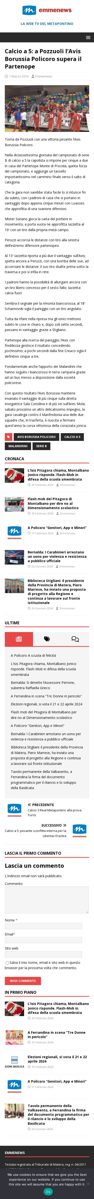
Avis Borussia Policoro (36, 437)
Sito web (11, 948)
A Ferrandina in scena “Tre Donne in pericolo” (46, 696)
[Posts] (19, 639)
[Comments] (75, 639)
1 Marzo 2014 (18, 76)
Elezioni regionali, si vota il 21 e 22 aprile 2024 (46, 704)
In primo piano (20, 992)
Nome (10, 920)
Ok (48, 1192)
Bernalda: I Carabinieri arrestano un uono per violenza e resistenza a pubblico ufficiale (57, 556)
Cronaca (14, 458)
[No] (88, 1183)
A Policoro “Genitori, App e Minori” (57, 527)
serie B (41, 446)
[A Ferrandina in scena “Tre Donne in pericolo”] (14, 1042)
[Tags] (47, 639)
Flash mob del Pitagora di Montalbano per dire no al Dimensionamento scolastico (53, 503)
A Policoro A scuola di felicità (33, 655)
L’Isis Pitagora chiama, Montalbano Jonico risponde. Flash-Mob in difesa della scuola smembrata (58, 474)
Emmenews (43, 76)
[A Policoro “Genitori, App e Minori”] (14, 537)
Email (9, 934)
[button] (87, 37)
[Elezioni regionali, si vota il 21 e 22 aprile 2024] (14, 1066)
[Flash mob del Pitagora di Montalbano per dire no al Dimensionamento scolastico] (14, 508)
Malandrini (17, 446)
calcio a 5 (72, 437)
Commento (14, 883)
